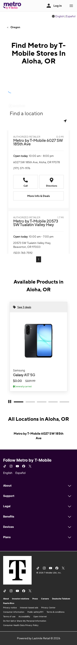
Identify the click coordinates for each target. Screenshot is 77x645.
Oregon (15, 27)
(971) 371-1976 (21, 168)
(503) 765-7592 (23, 252)
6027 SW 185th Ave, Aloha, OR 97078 (36, 162)
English (59, 16)
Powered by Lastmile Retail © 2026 (38, 638)
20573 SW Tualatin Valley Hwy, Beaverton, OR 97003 (32, 244)
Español (70, 16)
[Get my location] (65, 121)
